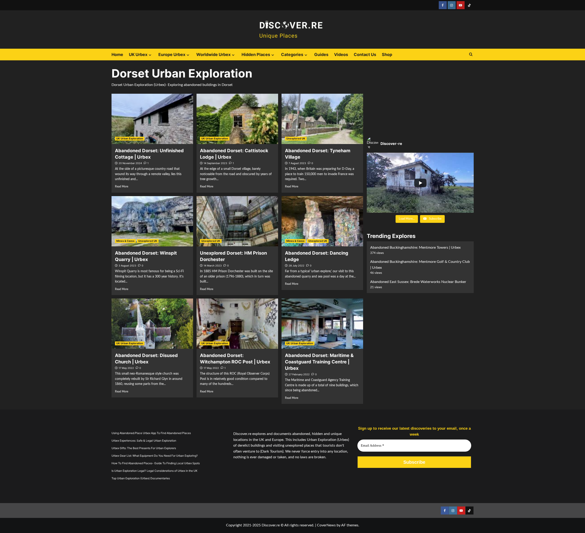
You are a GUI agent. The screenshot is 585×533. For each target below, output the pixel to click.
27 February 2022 (299, 374)
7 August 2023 (297, 163)
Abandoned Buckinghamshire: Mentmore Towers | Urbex (415, 247)
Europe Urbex (171, 54)
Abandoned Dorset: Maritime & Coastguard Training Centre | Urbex (319, 362)
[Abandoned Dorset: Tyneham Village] (322, 119)
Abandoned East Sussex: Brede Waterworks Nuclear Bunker (418, 282)
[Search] (471, 55)
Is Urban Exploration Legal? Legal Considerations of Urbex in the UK (154, 470)
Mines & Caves (125, 241)
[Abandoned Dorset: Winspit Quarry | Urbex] (152, 221)
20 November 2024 (130, 163)
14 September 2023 (215, 163)
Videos (341, 54)
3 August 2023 (127, 265)
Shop (387, 54)
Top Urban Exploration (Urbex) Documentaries (141, 478)
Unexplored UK (295, 138)
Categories (292, 54)
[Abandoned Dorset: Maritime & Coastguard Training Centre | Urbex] (322, 323)
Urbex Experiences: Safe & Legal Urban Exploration (144, 440)
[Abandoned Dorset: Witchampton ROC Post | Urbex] (237, 323)
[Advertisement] (420, 99)
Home (117, 54)
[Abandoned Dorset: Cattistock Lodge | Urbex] (237, 119)
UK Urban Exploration (129, 138)
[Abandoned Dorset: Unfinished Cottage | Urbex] (152, 119)
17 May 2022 (126, 368)
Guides (321, 54)
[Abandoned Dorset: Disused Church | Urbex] (152, 323)
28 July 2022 (296, 265)
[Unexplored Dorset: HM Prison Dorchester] (237, 221)
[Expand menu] (150, 55)
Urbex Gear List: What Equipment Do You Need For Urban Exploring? (155, 455)
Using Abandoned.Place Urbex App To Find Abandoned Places (151, 433)
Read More (121, 186)
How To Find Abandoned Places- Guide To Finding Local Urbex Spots (156, 463)
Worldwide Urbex (213, 54)
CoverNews (326, 525)
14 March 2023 (213, 265)
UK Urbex (138, 54)
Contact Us (365, 54)
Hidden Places (256, 54)
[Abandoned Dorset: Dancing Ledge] (322, 221)
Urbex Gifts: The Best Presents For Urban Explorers (144, 448)
